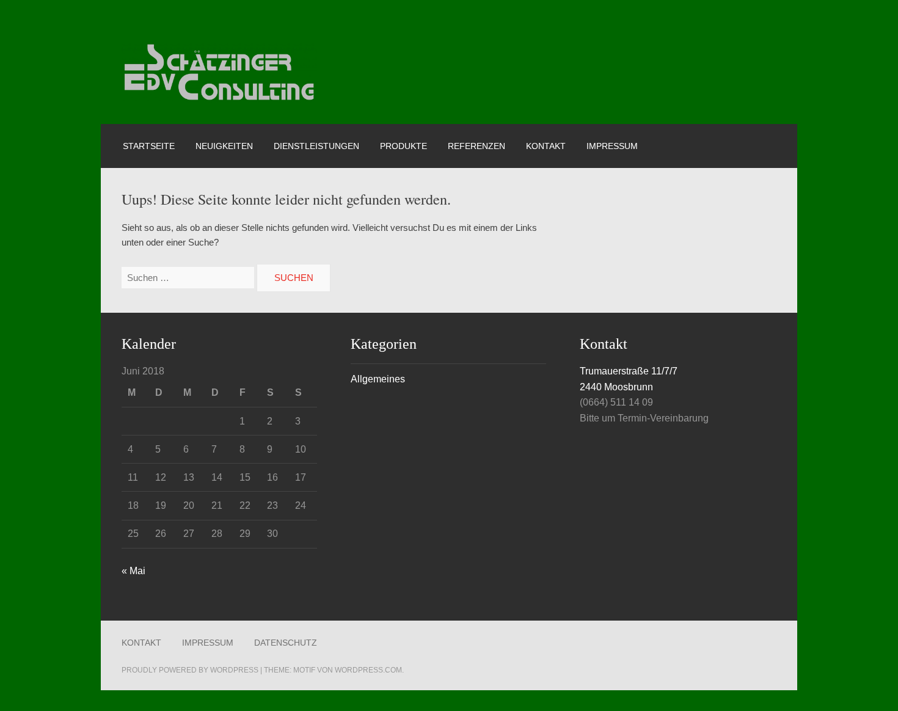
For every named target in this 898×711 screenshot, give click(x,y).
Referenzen (476, 146)
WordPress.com (368, 670)
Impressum (612, 146)
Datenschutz (285, 642)
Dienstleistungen (316, 146)
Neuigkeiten (224, 146)
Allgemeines (378, 378)
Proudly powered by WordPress (190, 670)
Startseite (149, 146)
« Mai (133, 570)
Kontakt (546, 146)
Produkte (403, 146)
